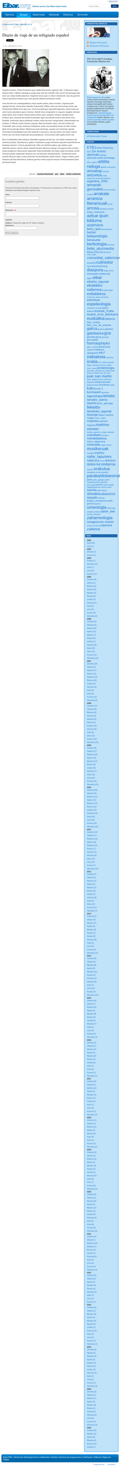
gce (56, 174)
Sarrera (9, 14)
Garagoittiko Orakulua (17, 24)
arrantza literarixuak (45, 174)
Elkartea (68, 14)
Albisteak (54, 14)
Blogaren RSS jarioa (98, 43)
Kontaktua (111, 1464)
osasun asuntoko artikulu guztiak (100, 120)
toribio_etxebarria (73, 174)
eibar (62, 174)
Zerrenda (82, 14)
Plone (105, 1457)
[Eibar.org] (17, 6)
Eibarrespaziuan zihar (96, 97)
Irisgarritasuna (99, 1464)
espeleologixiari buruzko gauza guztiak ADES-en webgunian (100, 115)
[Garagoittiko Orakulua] (98, 32)
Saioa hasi (113, 1)
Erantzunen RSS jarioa (99, 46)
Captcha (8, 220)
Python (6, 1459)
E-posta (8, 202)
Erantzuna (9, 210)
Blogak (24, 14)
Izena (7, 194)
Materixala (39, 14)
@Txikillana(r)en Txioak (97, 136)
